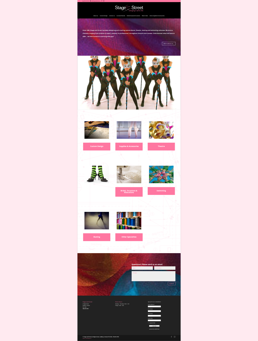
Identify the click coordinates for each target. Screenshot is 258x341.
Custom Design (103, 15)
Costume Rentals (121, 15)
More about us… (169, 44)
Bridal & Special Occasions (133, 15)
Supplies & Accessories (129, 146)
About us (95, 15)
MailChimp (157, 329)
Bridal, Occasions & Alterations (129, 191)
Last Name (150, 313)
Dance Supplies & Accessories (157, 15)
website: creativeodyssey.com (87, 338)
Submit (171, 283)
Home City (150, 318)
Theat (160, 146)
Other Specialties (129, 237)
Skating (96, 237)
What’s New (145, 15)
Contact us (112, 15)
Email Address (151, 304)
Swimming (161, 190)
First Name (150, 309)
